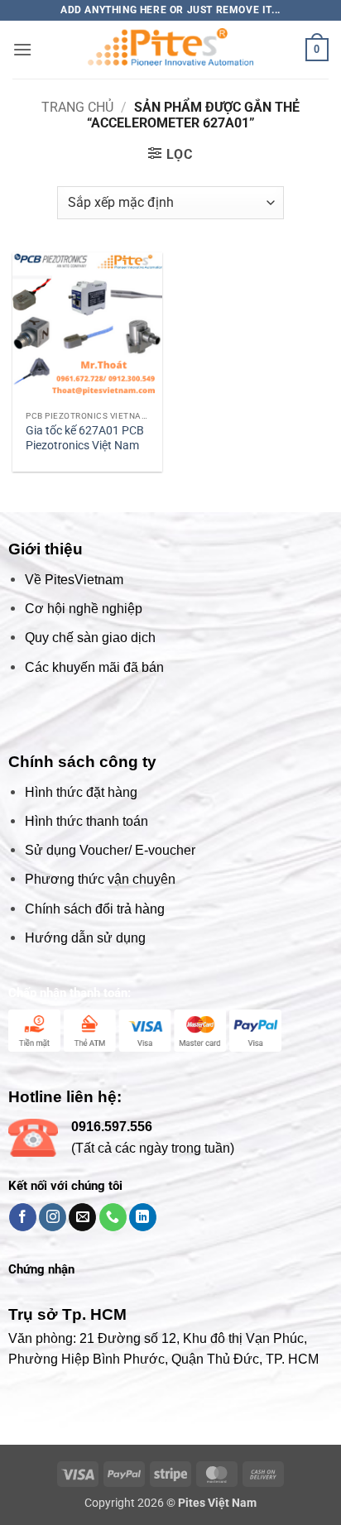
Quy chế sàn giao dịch (90, 638)
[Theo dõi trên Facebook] (22, 1217)
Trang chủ (77, 107)
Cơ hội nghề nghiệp (83, 609)
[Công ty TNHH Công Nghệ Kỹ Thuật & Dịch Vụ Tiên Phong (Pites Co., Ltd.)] (170, 49)
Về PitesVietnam (74, 580)
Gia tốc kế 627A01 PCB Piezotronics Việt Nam (85, 438)
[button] (22, 49)
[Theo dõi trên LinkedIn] (142, 1217)
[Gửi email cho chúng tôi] (82, 1217)
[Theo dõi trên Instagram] (52, 1217)
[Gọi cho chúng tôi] (113, 1217)
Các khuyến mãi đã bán (94, 667)
